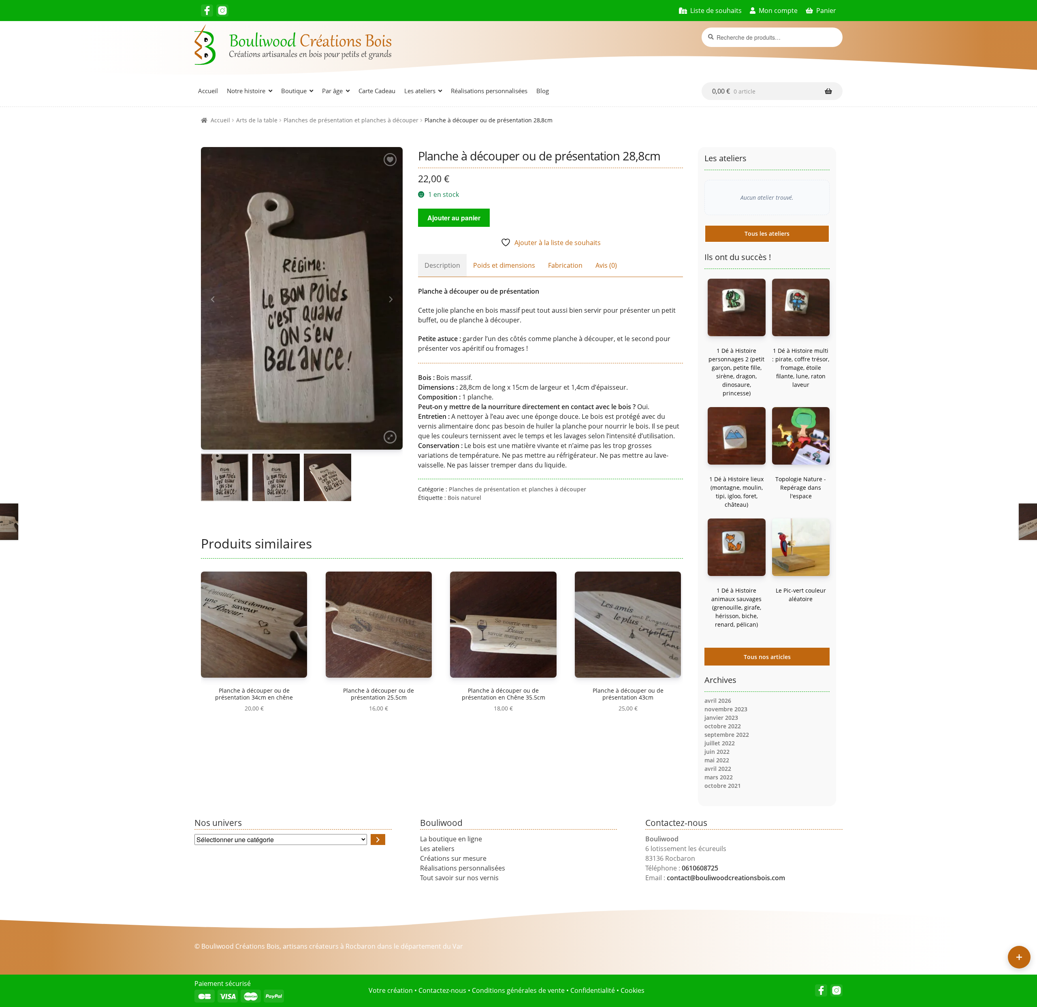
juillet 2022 (719, 743)
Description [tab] (442, 265)
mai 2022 (716, 760)
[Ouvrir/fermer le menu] (1019, 957)
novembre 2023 (725, 709)
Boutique (294, 91)
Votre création (391, 990)
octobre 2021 (722, 785)
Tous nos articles (767, 657)
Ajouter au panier (453, 217)
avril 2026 (717, 700)
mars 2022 (718, 777)
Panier (826, 10)
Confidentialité (592, 990)
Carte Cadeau (376, 91)
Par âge (332, 91)
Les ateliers (419, 91)
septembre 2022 (726, 734)
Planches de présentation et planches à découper (351, 120)
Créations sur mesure (453, 858)
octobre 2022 (722, 726)
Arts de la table (256, 120)
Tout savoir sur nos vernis (459, 877)
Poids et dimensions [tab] (504, 265)
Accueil (208, 91)
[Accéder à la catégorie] (378, 839)
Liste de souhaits (716, 10)
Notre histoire (246, 91)
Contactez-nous (442, 990)
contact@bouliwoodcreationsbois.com (726, 877)
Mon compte (778, 10)
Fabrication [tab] (565, 265)
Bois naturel (464, 497)
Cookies (632, 990)
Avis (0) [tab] (606, 265)
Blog (542, 91)
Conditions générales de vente (518, 990)
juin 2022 (717, 751)
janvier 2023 (721, 717)
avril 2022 (717, 768)
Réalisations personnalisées (489, 91)
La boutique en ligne (451, 838)
